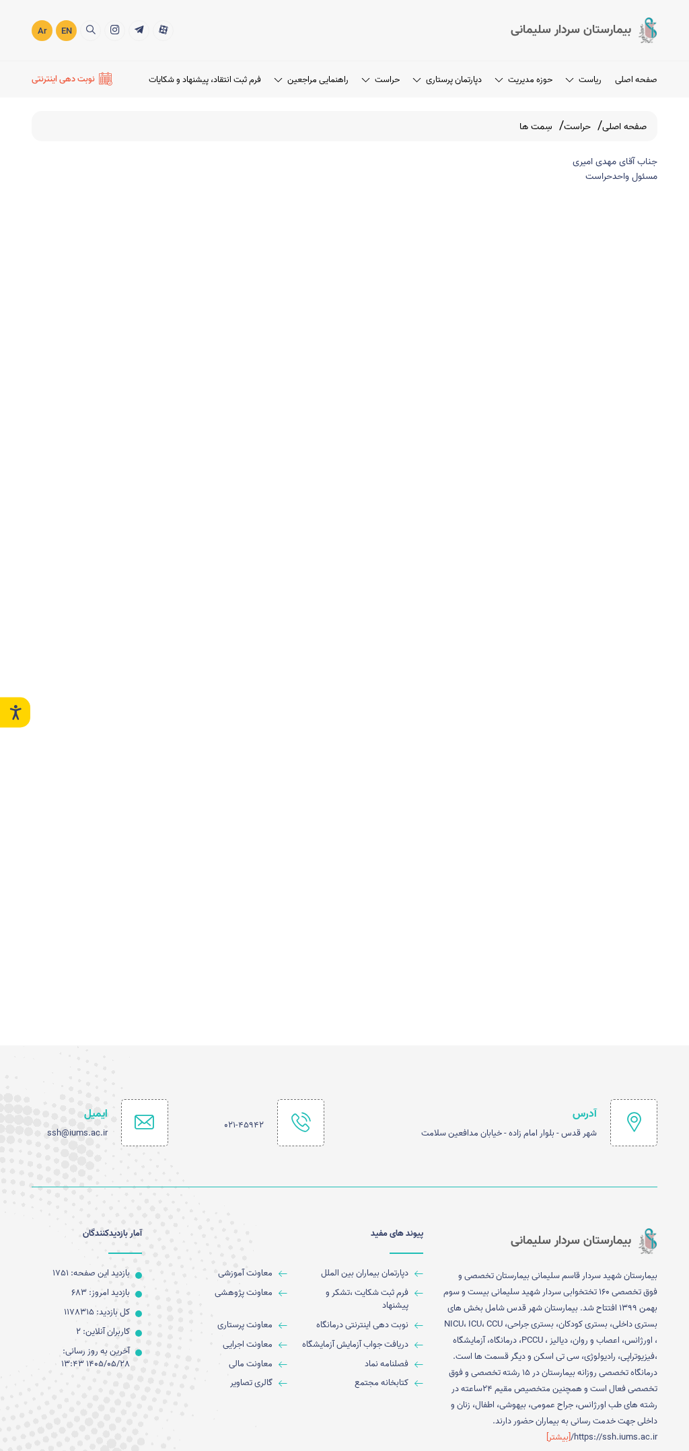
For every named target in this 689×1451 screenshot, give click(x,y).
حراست (387, 79)
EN (66, 31)
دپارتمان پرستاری (454, 79)
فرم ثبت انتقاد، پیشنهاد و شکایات (205, 79)
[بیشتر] (558, 1437)
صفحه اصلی (636, 79)
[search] (90, 30)
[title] (163, 30)
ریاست (590, 79)
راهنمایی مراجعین (318, 79)
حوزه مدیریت (530, 79)
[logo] (584, 30)
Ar (42, 31)
